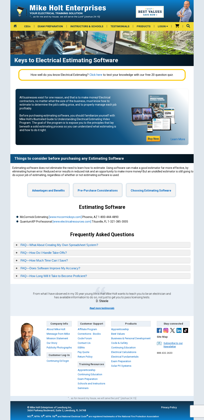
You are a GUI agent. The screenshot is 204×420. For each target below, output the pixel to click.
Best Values (118, 333)
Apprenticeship (86, 369)
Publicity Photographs (59, 347)
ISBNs (81, 347)
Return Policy (85, 356)
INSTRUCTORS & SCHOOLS (86, 26)
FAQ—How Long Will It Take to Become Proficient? (54, 276)
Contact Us (84, 342)
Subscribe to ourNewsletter (173, 345)
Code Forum (85, 338)
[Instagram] (165, 331)
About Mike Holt (56, 329)
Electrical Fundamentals (124, 356)
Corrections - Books (89, 333)
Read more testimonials (102, 308)
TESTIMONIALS (120, 26)
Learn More (178, 139)
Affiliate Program (87, 329)
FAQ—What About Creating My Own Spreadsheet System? (59, 245)
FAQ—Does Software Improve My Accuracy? (50, 268)
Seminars (83, 388)
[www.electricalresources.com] (72, 221)
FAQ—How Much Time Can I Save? (44, 260)
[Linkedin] (179, 331)
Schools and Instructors (91, 383)
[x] (172, 331)
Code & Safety (119, 342)
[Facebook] (159, 331)
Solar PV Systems (121, 365)
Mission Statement (57, 338)
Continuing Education (90, 374)
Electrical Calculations (123, 352)
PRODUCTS (143, 26)
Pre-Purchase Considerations (98, 190)
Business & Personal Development (131, 338)
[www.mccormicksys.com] (65, 217)
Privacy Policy (169, 407)
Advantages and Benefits (48, 190)
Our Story (52, 342)
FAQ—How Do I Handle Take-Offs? (44, 252)
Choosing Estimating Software (151, 190)
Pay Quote (83, 352)
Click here (95, 75)
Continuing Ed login (58, 360)
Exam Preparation (88, 378)
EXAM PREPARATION (50, 26)
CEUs (27, 26)
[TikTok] (185, 331)
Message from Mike (58, 333)
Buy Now (153, 138)
